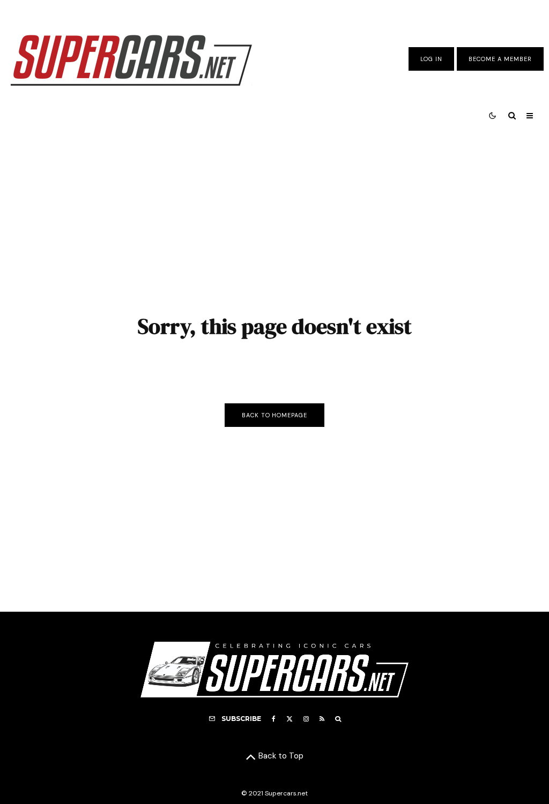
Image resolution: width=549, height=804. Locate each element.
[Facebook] (273, 719)
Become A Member (500, 59)
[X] (289, 719)
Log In (431, 59)
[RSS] (322, 719)
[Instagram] (306, 719)
